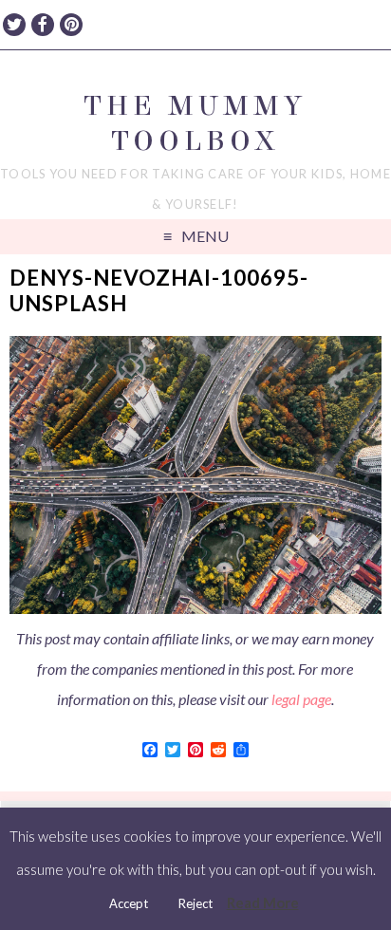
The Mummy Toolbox (195, 123)
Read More (263, 902)
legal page (301, 699)
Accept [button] (128, 903)
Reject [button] (195, 903)
